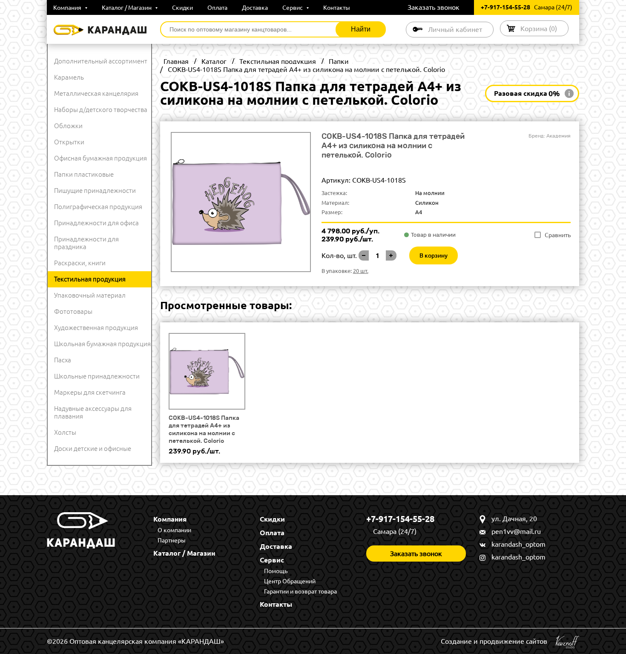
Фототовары (73, 311)
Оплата (217, 7)
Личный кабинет (455, 29)
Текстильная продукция (90, 279)
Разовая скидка (527, 93)
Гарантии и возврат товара (300, 591)
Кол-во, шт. (339, 255)
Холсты (65, 432)
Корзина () (538, 28)
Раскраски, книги (80, 263)
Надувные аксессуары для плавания (93, 412)
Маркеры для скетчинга (90, 392)
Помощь (275, 571)
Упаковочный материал (90, 295)
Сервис (293, 7)
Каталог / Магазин (127, 7)
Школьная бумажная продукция (102, 343)
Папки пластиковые (84, 174)
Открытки (69, 142)
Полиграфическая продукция (98, 206)
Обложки (68, 125)
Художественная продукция (96, 327)
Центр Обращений (290, 581)
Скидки (182, 7)
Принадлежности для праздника (86, 242)
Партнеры (172, 540)
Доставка (255, 7)
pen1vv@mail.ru (516, 531)
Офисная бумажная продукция (100, 158)
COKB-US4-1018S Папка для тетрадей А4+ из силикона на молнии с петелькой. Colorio (204, 429)
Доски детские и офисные (92, 448)
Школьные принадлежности (97, 376)
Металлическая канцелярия (96, 93)
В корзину (433, 255)
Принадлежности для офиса (96, 223)
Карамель (69, 77)
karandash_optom (518, 544)
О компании (174, 530)
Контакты (336, 7)
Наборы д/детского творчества (100, 109)
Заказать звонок (433, 7)
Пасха (62, 360)
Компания (68, 7)
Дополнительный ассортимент (100, 61)
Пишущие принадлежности (95, 190)
